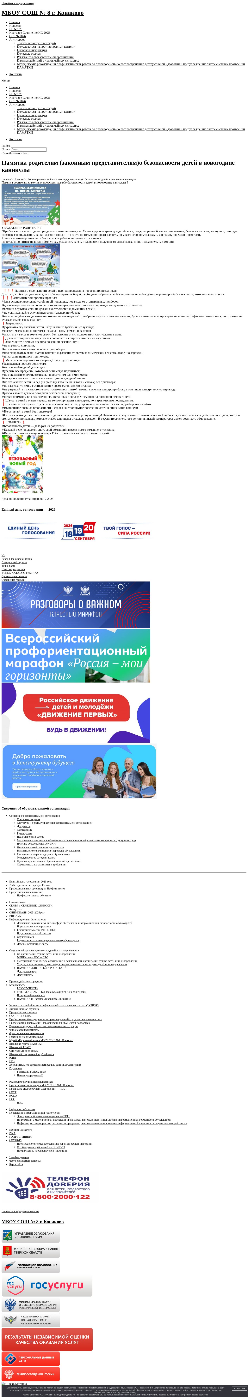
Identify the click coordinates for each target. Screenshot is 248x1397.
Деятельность (25, 974)
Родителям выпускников (31, 1071)
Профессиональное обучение (26, 892)
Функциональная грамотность (26, 1033)
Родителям (15, 1068)
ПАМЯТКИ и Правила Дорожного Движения (44, 998)
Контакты (15, 74)
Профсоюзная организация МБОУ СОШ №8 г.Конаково (41, 1085)
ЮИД (12, 1057)
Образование (24, 829)
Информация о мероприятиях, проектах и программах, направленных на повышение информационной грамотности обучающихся (93, 1119)
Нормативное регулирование (34, 926)
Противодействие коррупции (26, 981)
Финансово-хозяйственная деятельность (40, 847)
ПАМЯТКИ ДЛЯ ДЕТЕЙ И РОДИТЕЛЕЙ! (42, 967)
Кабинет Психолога (20, 1129)
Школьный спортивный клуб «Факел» (31, 1054)
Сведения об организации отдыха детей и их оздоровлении (44, 950)
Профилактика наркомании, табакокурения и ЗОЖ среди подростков (49, 1022)
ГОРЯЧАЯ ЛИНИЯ (20, 1136)
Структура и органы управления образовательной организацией (54, 822)
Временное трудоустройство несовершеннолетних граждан (43, 1026)
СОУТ (12, 1092)
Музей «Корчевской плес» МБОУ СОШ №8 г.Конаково (41, 1040)
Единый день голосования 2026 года (30, 881)
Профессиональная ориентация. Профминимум (37, 888)
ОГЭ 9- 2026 (17, 36)
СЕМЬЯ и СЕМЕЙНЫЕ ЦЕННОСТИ (31, 905)
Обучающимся (25, 937)
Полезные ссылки (29, 53)
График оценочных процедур (26, 1036)
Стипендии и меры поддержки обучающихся (43, 854)
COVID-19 (15, 1140)
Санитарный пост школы (23, 1050)
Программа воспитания (23, 1012)
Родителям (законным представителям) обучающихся (48, 940)
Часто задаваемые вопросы (24, 1160)
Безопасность (17, 985)
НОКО (13, 1095)
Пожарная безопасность (31, 995)
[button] (124, 80)
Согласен (239, 1389)
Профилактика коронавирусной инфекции (42, 1150)
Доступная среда (26, 971)
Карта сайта (16, 1164)
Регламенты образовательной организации (45, 57)
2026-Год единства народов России (29, 885)
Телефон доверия (19, 1157)
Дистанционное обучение (24, 1009)
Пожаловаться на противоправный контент (46, 46)
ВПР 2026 (15, 916)
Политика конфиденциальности (20, 1211)
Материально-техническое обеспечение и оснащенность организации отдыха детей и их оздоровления (77, 961)
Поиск (6, 149)
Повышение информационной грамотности (34, 1112)
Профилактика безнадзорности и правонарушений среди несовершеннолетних (55, 1019)
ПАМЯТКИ (25, 67)
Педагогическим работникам (34, 933)
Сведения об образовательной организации (34, 815)
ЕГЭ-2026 (15, 29)
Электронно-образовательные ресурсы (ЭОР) (43, 1116)
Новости (15, 25)
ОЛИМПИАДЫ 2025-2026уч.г (27, 912)
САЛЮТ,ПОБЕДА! (20, 1016)
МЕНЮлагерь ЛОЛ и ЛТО (32, 957)
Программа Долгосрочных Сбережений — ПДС (37, 1088)
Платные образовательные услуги (36, 843)
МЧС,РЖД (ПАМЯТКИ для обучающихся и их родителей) (51, 992)
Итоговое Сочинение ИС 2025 (29, 32)
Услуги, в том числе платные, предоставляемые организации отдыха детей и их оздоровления (72, 964)
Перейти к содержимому (18, 3)
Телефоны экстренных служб (36, 43)
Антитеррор (17, 39)
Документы (23, 826)
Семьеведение (17, 902)
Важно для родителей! (30, 1075)
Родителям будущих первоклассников (31, 1081)
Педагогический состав (30, 836)
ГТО (12, 1061)
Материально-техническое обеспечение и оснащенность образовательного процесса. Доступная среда (76, 840)
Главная (14, 22)
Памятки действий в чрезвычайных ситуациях (48, 60)
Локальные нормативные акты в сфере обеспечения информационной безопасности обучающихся (74, 923)
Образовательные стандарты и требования (41, 864)
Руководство (24, 833)
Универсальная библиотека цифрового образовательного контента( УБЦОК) (54, 1005)
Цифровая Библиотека (22, 1109)
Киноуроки (15, 909)
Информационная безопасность (27, 919)
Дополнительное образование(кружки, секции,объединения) (45, 1064)
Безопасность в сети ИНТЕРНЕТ (36, 930)
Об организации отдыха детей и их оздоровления (46, 954)
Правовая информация (32, 50)
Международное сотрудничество (36, 857)
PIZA (12, 1133)
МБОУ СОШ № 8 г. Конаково (43, 12)
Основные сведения (28, 819)
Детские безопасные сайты (32, 943)
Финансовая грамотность (24, 1029)
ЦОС (12, 1099)
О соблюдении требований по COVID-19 (41, 1147)
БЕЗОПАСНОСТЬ (27, 988)
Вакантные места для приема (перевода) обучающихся (48, 850)
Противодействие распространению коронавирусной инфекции (54, 1143)
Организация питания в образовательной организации (49, 861)
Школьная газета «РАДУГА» (25, 1043)
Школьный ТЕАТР (20, 1047)
